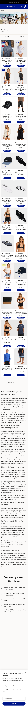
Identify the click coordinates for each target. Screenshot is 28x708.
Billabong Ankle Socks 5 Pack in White (7, 201)
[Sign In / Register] (21, 7)
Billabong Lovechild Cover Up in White (21, 61)
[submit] (26, 11)
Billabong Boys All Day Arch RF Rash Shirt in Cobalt (7, 370)
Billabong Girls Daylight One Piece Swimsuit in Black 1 (7, 89)
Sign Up (14, 703)
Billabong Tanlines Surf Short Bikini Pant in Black (21, 313)
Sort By (22, 36)
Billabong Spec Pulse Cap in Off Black (7, 117)
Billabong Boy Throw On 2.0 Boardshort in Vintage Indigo (21, 370)
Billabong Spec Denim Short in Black (21, 117)
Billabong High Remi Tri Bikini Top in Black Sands (21, 256)
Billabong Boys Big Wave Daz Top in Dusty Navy (21, 340)
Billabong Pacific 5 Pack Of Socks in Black (21, 201)
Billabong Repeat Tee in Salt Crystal (7, 283)
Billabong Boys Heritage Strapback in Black (7, 173)
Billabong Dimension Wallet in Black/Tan (7, 313)
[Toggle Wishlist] (7, 140)
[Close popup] (25, 672)
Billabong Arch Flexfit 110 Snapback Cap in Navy (21, 284)
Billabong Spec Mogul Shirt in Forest (7, 61)
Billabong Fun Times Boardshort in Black (7, 228)
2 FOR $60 (7, 287)
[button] (4, 81)
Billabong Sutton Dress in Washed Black (20, 145)
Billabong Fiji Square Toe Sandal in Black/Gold (7, 256)
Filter (8, 36)
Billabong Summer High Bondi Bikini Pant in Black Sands (7, 341)
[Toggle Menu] (2, 6)
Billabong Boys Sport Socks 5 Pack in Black (21, 228)
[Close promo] (26, 2)
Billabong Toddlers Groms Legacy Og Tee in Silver (21, 89)
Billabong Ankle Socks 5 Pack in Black (21, 173)
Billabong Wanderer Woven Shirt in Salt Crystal (7, 145)
